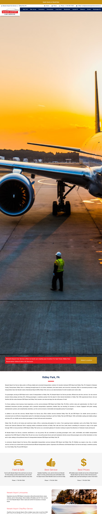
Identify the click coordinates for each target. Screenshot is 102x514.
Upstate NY (75, 9)
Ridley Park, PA (22, 5)
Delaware (82, 9)
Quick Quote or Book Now (51, 2)
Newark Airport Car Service (10, 5)
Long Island (59, 9)
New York (25, 9)
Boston (89, 9)
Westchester (67, 9)
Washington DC (97, 9)
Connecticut (41, 9)
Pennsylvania (50, 9)
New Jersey (33, 9)
